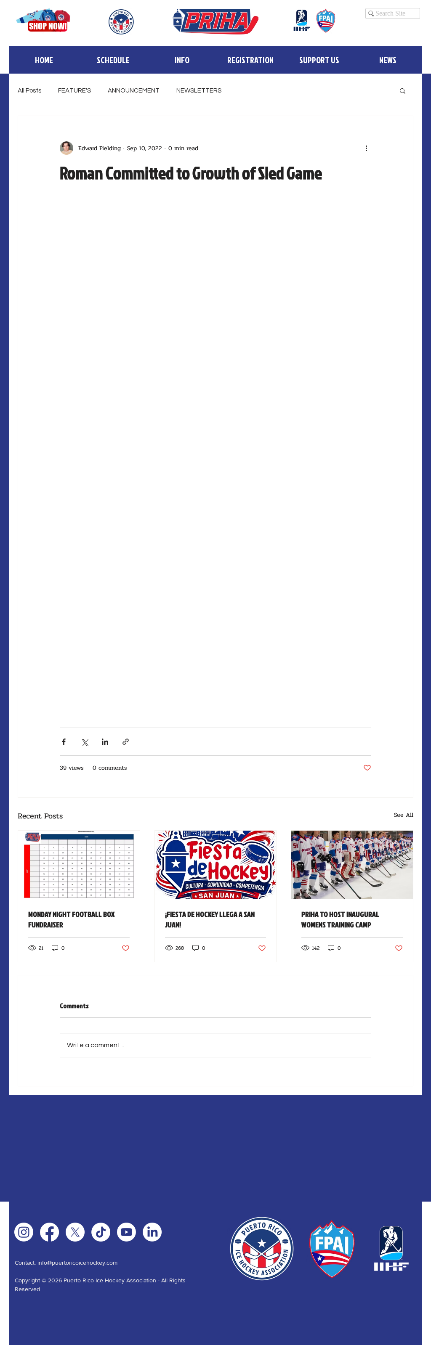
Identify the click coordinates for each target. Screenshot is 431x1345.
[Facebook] (49, 1232)
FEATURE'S (74, 90)
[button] (181, 60)
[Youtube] (126, 1232)
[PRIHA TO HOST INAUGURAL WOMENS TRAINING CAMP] (352, 865)
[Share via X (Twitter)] (84, 742)
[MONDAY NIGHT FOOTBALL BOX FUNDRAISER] (79, 865)
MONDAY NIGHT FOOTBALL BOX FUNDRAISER (71, 919)
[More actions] (366, 148)
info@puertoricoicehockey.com (77, 1262)
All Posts (29, 90)
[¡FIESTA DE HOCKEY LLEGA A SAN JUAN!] (216, 865)
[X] (75, 1232)
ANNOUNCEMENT (134, 90)
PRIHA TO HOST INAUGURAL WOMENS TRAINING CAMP (340, 919)
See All (403, 814)
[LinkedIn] (152, 1232)
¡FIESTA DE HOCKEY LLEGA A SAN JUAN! (210, 919)
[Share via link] (126, 742)
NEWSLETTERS (198, 90)
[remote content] (215, 455)
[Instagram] (23, 1232)
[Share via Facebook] (64, 742)
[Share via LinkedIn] (105, 742)
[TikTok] (100, 1232)
